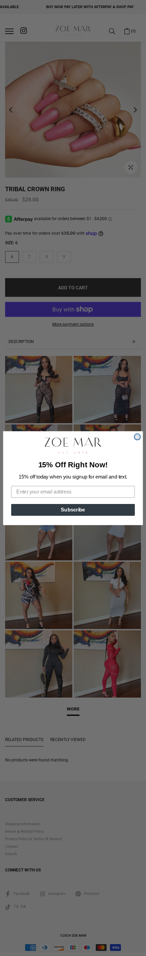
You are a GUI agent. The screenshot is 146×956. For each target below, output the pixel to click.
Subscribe (73, 509)
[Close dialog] (137, 437)
